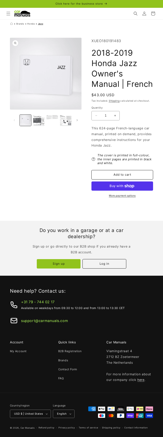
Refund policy (46, 427)
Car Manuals (27, 427)
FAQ (61, 378)
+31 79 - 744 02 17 (38, 302)
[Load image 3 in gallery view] (52, 120)
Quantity (97, 107)
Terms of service (88, 427)
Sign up (59, 264)
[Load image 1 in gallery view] (25, 120)
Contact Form (67, 369)
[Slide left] (14, 120)
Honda (31, 23)
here (140, 380)
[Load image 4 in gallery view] (66, 120)
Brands (20, 23)
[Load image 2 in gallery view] (39, 120)
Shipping (114, 100)
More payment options (122, 195)
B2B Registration (70, 351)
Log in (104, 264)
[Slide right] (77, 120)
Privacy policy (66, 427)
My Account (18, 351)
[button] (8, 13)
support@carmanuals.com (44, 321)
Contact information (135, 427)
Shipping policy (111, 427)
